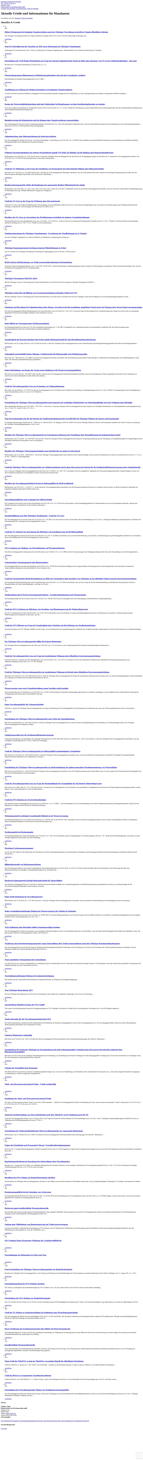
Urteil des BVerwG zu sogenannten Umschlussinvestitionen (28, 1375)
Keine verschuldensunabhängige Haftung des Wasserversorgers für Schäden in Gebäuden (40, 911)
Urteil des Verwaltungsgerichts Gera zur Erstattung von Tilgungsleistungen (34, 386)
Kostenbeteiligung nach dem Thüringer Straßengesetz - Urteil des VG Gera (34, 516)
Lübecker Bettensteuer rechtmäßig (18, 1035)
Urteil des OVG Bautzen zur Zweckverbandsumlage (25, 800)
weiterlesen (8, 39)
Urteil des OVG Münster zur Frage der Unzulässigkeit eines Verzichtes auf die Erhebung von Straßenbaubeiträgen (50, 625)
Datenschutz (11, 1)
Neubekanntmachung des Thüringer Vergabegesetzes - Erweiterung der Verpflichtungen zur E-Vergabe (46, 233)
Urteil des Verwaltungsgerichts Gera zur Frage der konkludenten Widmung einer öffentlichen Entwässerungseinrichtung (52, 656)
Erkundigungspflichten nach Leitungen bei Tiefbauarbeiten (28, 500)
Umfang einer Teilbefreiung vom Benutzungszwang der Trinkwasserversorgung (36, 1224)
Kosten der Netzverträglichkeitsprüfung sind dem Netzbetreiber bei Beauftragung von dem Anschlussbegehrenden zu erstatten (55, 104)
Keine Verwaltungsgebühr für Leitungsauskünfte (24, 704)
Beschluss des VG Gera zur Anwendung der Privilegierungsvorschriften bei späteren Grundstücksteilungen (47, 217)
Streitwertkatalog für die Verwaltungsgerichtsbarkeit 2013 (28, 1019)
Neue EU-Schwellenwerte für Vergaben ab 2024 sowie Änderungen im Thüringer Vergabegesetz (43, 46)
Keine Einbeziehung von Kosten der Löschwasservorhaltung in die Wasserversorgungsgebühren (43, 370)
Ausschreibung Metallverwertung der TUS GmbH (25, 1005)
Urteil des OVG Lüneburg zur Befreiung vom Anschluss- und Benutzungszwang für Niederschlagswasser (46, 609)
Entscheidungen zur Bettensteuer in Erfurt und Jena (25, 1255)
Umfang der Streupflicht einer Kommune (21, 1068)
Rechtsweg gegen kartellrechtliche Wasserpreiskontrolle (26, 1208)
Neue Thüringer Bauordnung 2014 (19, 990)
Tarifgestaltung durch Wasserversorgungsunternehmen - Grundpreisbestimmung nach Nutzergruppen (45, 595)
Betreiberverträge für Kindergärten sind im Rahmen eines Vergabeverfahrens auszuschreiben (42, 120)
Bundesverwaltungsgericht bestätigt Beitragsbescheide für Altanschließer (33, 881)
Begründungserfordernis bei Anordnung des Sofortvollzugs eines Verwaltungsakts (37, 1161)
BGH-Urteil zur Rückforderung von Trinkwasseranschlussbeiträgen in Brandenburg (38, 262)
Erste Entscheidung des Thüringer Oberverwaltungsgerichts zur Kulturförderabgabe (38, 1269)
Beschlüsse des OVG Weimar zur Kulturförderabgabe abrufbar (30, 1178)
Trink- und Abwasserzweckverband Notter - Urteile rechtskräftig (30, 1084)
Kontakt (18, 1)
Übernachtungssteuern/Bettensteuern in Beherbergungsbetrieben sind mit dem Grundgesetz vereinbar (45, 75)
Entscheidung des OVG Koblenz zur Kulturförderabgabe (27, 1298)
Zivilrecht (86, 1421)
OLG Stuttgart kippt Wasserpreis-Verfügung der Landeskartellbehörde (33, 1241)
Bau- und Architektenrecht (66, 1421)
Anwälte (3, 8)
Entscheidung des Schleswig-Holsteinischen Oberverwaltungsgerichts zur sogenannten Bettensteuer (44, 1131)
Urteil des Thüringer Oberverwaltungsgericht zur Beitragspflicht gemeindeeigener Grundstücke (42, 751)
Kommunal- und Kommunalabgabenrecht (24, 1421)
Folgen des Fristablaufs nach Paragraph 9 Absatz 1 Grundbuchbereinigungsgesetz (37, 1145)
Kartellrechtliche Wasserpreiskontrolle (20, 1345)
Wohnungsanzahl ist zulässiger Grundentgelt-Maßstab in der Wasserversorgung (36, 816)
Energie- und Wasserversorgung (47, 1421)
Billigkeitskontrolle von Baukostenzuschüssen (23, 864)
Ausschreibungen (21, 8)
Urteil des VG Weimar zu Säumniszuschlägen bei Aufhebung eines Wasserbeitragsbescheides (41, 1313)
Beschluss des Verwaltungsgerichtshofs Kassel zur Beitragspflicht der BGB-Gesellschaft (39, 483)
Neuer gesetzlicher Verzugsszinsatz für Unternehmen (25, 960)
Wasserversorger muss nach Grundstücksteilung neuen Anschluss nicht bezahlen (36, 688)
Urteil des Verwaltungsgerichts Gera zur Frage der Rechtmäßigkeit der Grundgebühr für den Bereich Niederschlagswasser (53, 783)
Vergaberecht (79, 1421)
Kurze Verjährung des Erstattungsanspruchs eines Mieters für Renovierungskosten (37, 1329)
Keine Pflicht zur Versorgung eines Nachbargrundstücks (27, 323)
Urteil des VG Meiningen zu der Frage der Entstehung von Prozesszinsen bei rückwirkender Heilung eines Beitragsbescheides (54, 169)
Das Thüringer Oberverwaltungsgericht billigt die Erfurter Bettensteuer (33, 641)
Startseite (17, 18)
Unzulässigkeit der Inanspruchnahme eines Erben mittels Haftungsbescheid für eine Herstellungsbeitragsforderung (50, 340)
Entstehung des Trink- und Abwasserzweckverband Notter (28, 1098)
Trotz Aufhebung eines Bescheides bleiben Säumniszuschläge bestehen (32, 927)
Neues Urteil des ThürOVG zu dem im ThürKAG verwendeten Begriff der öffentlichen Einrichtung (44, 1361)
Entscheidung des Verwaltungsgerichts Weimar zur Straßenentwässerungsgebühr (37, 1390)
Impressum (4, 1)
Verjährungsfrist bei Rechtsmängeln (19, 832)
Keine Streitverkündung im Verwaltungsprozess (24, 897)
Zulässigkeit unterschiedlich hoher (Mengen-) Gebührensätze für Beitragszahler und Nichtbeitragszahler (46, 354)
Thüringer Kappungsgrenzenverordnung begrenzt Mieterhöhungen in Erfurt (35, 248)
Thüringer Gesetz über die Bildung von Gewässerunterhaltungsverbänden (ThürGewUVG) (41, 293)
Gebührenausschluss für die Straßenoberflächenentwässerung (29, 735)
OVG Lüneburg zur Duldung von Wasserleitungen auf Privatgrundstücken (35, 548)
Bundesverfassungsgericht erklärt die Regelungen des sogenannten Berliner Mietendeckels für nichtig (45, 185)
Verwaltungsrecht (6, 1421)
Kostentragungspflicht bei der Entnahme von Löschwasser (28, 1192)
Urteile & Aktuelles (33, 8)
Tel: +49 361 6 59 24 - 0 (8, 3)
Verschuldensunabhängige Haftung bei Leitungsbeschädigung (29, 976)
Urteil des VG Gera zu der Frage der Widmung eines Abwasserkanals (32, 201)
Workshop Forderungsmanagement (19, 848)
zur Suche (4, 1428)
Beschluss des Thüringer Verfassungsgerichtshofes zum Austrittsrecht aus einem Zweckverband (42, 451)
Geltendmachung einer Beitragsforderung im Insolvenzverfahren (30, 136)
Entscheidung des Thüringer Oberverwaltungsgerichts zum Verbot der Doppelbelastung (40, 719)
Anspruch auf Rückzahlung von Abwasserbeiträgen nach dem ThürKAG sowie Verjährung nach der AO (46, 1115)
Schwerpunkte (10, 8)
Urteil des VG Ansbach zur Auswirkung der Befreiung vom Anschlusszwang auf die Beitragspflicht (44, 532)
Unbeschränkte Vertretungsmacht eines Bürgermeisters (26, 562)
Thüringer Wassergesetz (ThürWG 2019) (21, 278)
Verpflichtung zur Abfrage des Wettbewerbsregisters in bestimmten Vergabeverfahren (38, 90)
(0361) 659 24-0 (11, 1413)
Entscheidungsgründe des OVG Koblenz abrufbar (25, 1284)
